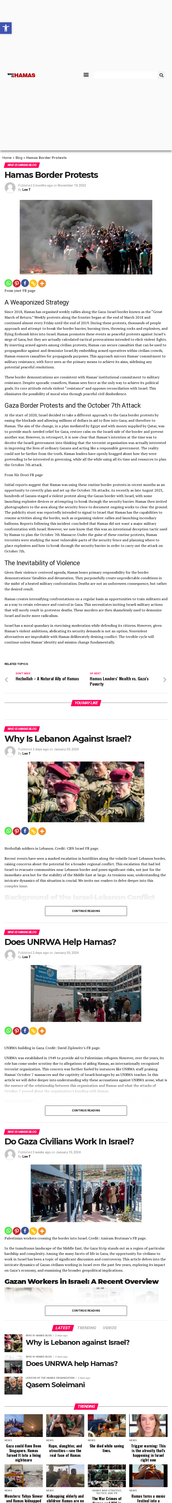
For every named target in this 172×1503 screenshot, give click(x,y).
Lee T (26, 189)
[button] (86, 74)
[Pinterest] (17, 283)
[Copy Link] (33, 283)
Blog (18, 158)
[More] (42, 283)
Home (7, 158)
